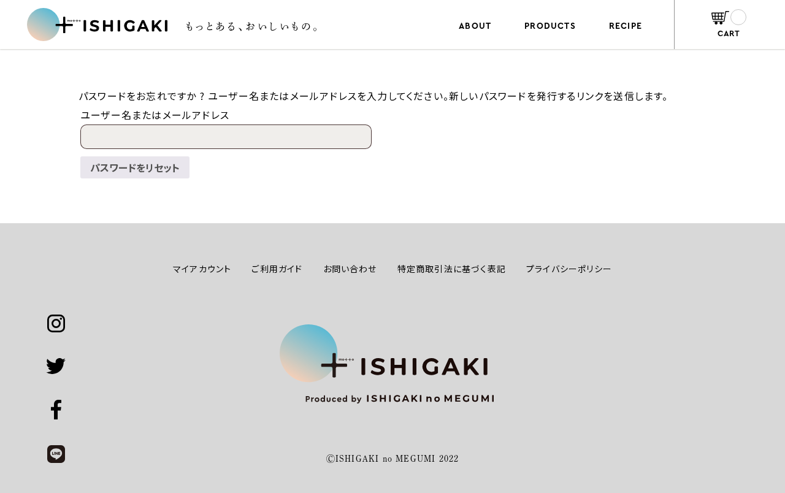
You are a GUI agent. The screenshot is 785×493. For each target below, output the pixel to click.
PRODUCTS (550, 26)
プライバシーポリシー (569, 268)
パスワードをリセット (135, 167)
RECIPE (625, 26)
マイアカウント (202, 268)
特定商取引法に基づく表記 (451, 268)
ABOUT (475, 26)
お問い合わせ (350, 268)
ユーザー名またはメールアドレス (154, 114)
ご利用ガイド (276, 268)
